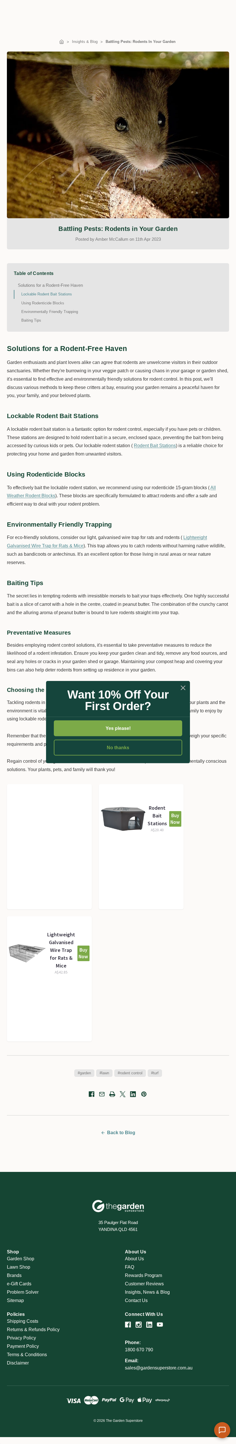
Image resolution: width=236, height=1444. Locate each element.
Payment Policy (23, 1346)
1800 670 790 (139, 1349)
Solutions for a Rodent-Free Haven (50, 285)
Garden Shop (20, 1258)
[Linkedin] (133, 1094)
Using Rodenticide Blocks (42, 303)
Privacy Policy (21, 1337)
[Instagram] (139, 1325)
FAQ (129, 1267)
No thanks (118, 747)
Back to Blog (121, 1132)
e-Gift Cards (19, 1283)
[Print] (112, 1094)
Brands (14, 1275)
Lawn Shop (18, 1267)
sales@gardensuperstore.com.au (159, 1367)
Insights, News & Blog (147, 1292)
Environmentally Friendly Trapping (49, 312)
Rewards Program (143, 1275)
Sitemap (15, 1300)
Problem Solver (23, 1292)
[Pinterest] (144, 1094)
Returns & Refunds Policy (33, 1329)
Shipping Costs (22, 1321)
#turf (155, 1073)
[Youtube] (160, 1325)
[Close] (183, 688)
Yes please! (118, 728)
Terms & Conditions (27, 1354)
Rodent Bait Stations (155, 445)
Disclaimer (18, 1362)
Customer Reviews (144, 1283)
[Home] (61, 41)
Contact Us (136, 1300)
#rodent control (130, 1073)
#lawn (104, 1073)
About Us (134, 1258)
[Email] (102, 1094)
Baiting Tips (31, 320)
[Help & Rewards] (222, 1430)
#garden (84, 1073)
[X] (122, 1094)
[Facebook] (91, 1094)
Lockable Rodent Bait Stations (46, 294)
